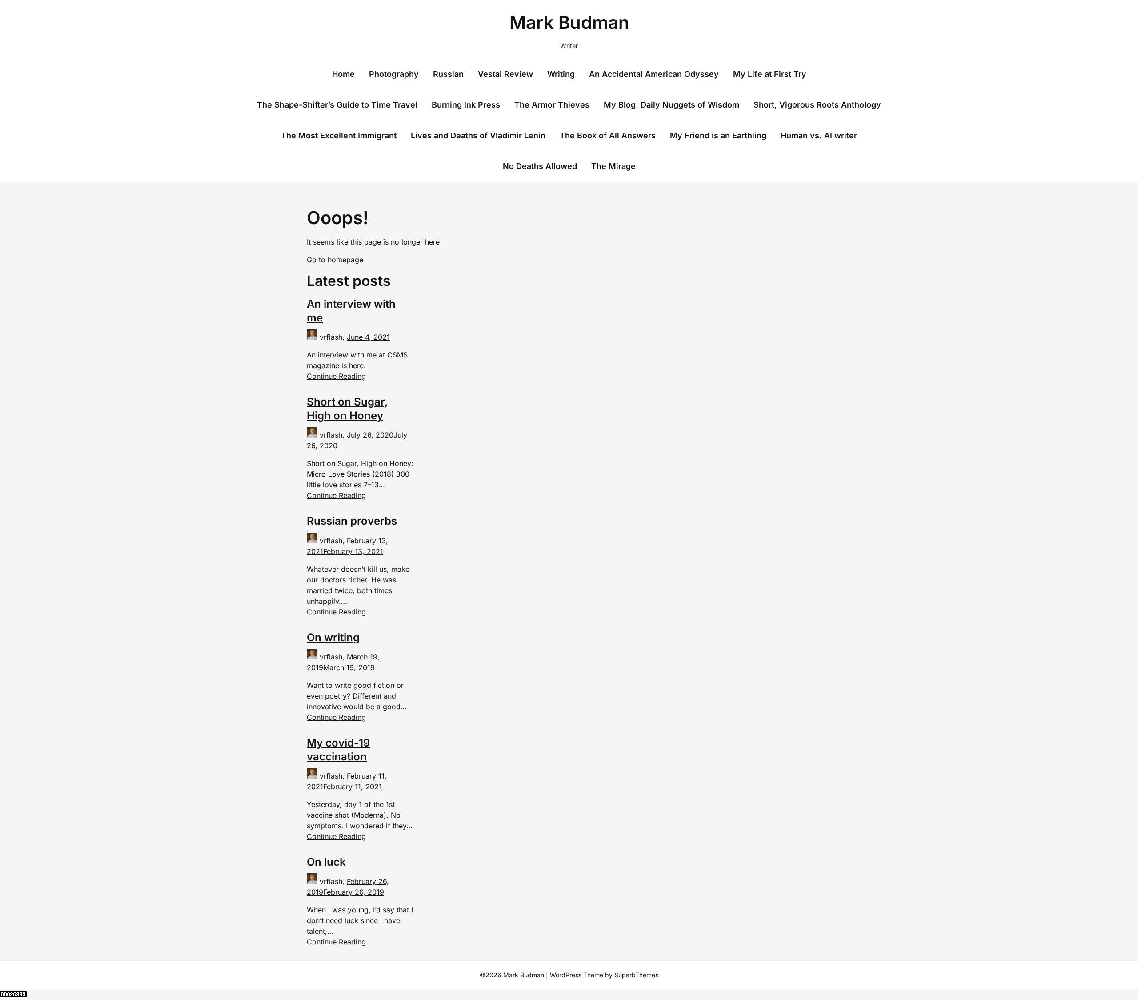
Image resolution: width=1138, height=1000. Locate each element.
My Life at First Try (769, 74)
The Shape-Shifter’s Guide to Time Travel (337, 104)
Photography (394, 74)
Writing (561, 74)
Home (343, 74)
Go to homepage (335, 259)
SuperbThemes (636, 975)
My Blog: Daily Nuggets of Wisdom (671, 104)
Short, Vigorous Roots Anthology (817, 104)
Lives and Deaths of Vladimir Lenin (478, 135)
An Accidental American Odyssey (654, 74)
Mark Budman (569, 22)
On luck (326, 861)
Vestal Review (505, 74)
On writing (333, 637)
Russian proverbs (352, 520)
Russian (448, 74)
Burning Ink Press (466, 104)
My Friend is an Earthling (718, 135)
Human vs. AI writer (819, 135)
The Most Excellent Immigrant (339, 135)
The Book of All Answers (608, 135)
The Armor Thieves (551, 104)
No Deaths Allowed (540, 166)
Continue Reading (336, 376)
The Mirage (613, 166)
